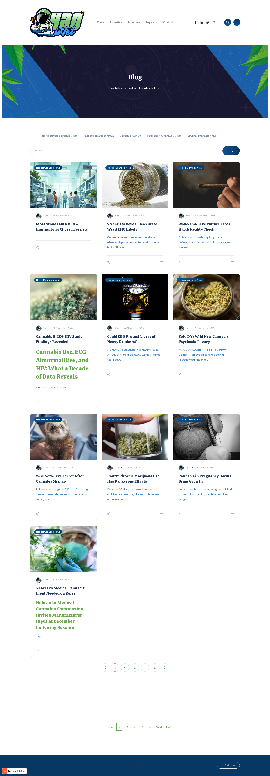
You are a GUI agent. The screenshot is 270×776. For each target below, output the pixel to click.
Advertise (116, 22)
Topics (150, 22)
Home (100, 22)
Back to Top (230, 765)
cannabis (115, 242)
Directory (134, 22)
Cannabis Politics (130, 136)
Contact (168, 22)
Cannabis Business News (98, 136)
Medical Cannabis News (202, 136)
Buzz (45, 215)
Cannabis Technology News (164, 136)
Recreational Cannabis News (59, 136)
